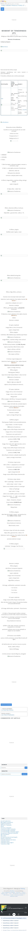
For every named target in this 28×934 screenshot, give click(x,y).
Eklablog (23, 888)
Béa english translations (7, 822)
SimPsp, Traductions (6, 838)
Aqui (2, 98)
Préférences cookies (14, 896)
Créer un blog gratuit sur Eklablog (8, 892)
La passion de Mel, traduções (8, 829)
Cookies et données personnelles (17, 895)
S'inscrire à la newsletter (6, 704)
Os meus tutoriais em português (9, 837)
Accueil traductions (6, 821)
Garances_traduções (6, 827)
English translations (6, 823)
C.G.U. (10, 893)
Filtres (2, 826)
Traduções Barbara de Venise (8, 840)
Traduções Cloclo (5, 841)
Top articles (18, 892)
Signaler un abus (4, 893)
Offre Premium (6, 895)
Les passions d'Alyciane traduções (9, 833)
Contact (23, 892)
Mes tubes (3, 836)
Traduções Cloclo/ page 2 (7, 842)
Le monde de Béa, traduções (8, 830)
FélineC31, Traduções (6, 825)
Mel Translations (5, 834)
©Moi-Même (12, 890)
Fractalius (24, 109)
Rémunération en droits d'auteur (19, 893)
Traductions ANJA (5, 844)
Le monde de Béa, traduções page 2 (10, 832)
